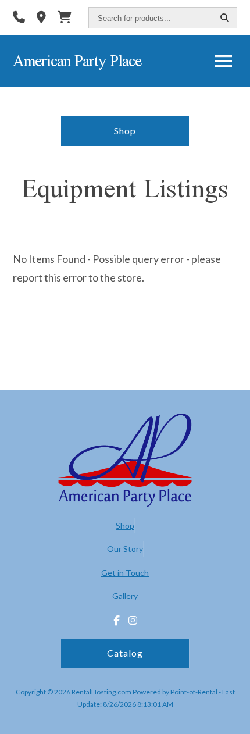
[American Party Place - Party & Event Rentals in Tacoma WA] (125, 461)
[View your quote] (65, 18)
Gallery (125, 596)
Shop (125, 130)
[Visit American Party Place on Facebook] (116, 621)
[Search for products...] (225, 18)
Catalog (125, 652)
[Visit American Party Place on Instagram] (132, 621)
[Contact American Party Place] (41, 18)
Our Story (125, 549)
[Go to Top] (233, 717)
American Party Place (77, 61)
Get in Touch (125, 573)
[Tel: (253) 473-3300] (19, 18)
